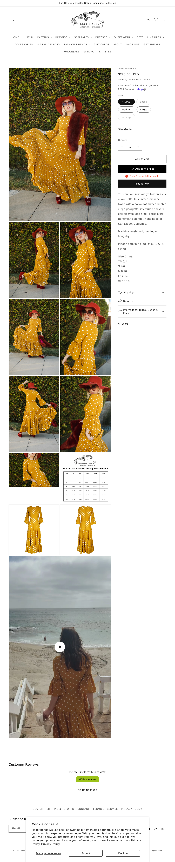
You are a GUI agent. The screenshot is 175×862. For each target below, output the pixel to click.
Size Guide (125, 129)
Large (143, 109)
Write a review (87, 779)
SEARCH (38, 809)
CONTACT (83, 809)
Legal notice (156, 851)
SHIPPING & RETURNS (60, 809)
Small (145, 102)
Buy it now (142, 183)
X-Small (126, 101)
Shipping (122, 79)
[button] (12, 19)
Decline (123, 853)
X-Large (128, 118)
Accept (86, 853)
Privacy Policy (50, 844)
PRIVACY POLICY (131, 809)
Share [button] (125, 323)
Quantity (122, 140)
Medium (126, 109)
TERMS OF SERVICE (105, 809)
